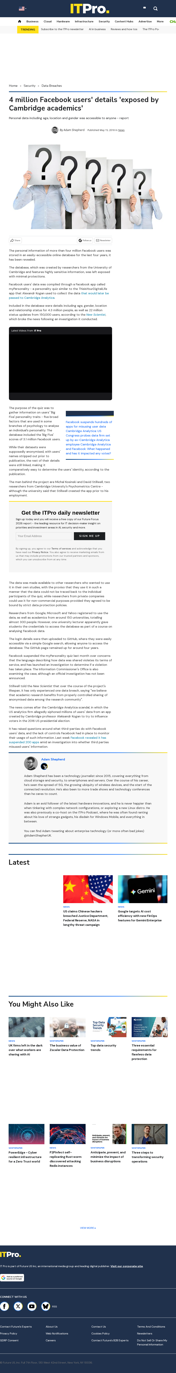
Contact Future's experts (16, 1326)
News (121, 130)
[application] (60, 363)
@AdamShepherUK (37, 835)
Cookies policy (100, 1333)
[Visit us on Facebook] (4, 1306)
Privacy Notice (40, 552)
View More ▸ (88, 1228)
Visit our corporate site (127, 1266)
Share (17, 240)
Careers (51, 1340)
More (160, 21)
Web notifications (57, 1333)
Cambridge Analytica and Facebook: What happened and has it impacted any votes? (88, 448)
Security (104, 21)
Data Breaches (52, 86)
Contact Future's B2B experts (110, 1340)
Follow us (87, 240)
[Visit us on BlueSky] (44, 1306)
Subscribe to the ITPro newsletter (62, 29)
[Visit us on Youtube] (32, 1306)
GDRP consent (9, 1340)
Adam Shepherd (74, 130)
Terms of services (61, 548)
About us (52, 1326)
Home (13, 86)
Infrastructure (84, 21)
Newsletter (105, 240)
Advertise (145, 21)
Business (32, 21)
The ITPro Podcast (154, 29)
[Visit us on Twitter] (18, 1306)
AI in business (97, 29)
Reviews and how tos (124, 29)
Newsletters (144, 1333)
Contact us (98, 1326)
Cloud (48, 21)
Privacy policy (8, 1333)
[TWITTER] (45, 766)
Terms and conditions (151, 1326)
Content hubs (124, 21)
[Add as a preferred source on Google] (12, 1277)
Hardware (63, 21)
